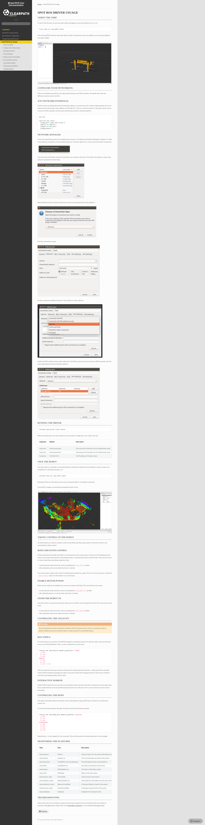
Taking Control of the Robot (11, 57)
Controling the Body (9, 63)
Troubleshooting (8, 69)
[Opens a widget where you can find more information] (195, 821)
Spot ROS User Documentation (16, 4)
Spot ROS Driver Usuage (9, 42)
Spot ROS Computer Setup (10, 33)
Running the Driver (9, 51)
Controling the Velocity (10, 60)
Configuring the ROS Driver (10, 39)
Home (40, 4)
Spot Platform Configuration (10, 36)
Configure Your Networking (11, 48)
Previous (43, 811)
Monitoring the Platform (10, 66)
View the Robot (8, 54)
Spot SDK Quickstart (75, 805)
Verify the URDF (8, 45)
